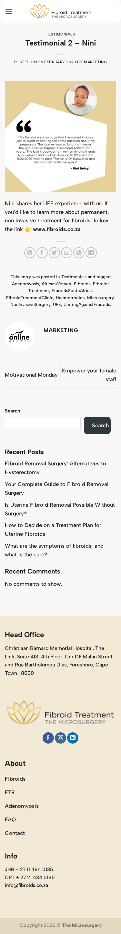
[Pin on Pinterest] (79, 253)
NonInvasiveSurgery (30, 304)
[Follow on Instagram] (60, 738)
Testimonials (60, 34)
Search (12, 411)
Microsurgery (100, 297)
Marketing (95, 62)
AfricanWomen (56, 283)
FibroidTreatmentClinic (29, 297)
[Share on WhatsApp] (29, 253)
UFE (57, 304)
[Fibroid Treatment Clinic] (60, 11)
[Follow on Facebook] (48, 738)
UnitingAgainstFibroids (87, 304)
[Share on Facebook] (42, 253)
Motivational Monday (31, 374)
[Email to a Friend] (66, 253)
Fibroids (82, 283)
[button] (9, 11)
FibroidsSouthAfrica (72, 290)
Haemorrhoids (70, 297)
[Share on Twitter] (54, 253)
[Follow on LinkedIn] (72, 738)
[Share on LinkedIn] (91, 253)
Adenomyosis (25, 283)
